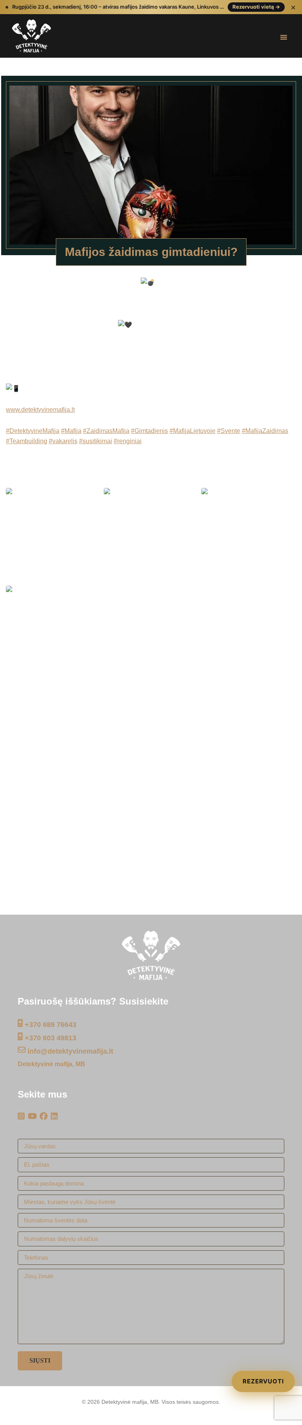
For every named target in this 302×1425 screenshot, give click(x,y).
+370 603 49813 (49, 1038)
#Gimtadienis (149, 431)
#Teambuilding (26, 441)
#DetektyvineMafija (32, 431)
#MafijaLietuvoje (192, 431)
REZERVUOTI (263, 1381)
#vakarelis (63, 441)
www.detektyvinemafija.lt (40, 409)
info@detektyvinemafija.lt (69, 1051)
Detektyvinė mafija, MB (51, 1064)
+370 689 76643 (49, 1025)
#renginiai (128, 441)
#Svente (228, 431)
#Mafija (71, 431)
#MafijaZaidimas (265, 431)
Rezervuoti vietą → (256, 7)
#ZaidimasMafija (106, 431)
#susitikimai (95, 441)
